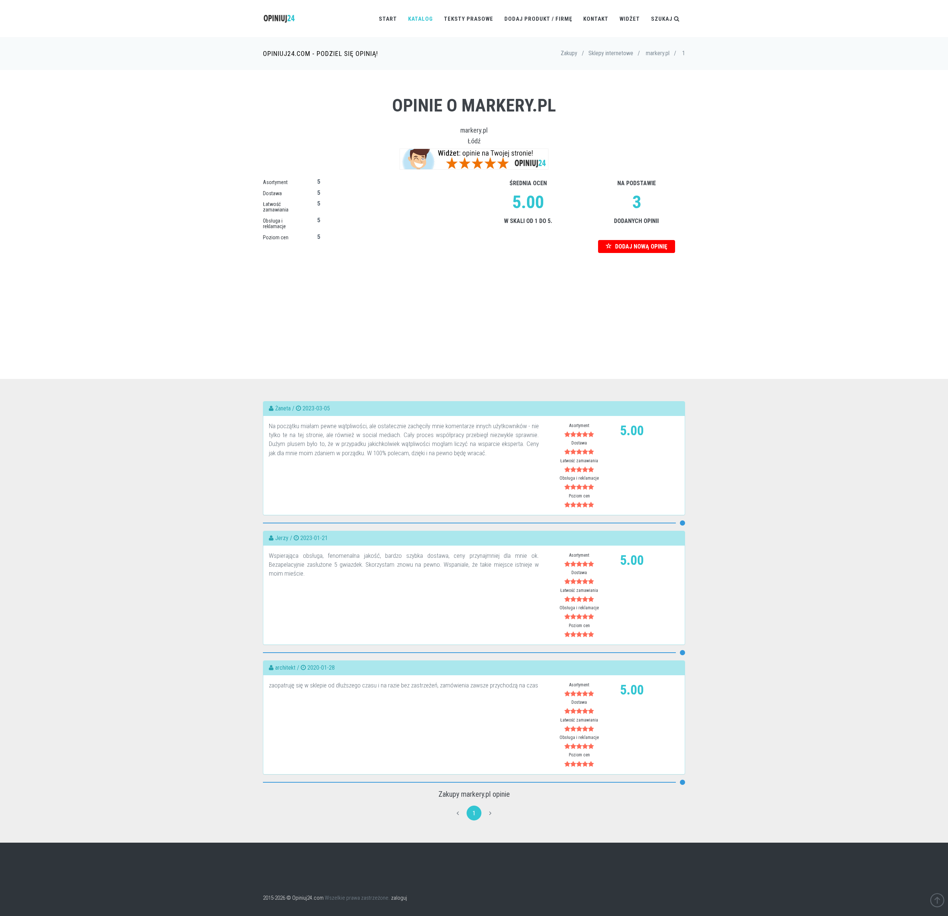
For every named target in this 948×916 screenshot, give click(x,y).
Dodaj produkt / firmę (538, 19)
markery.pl (474, 130)
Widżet (630, 19)
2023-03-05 (316, 408)
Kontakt (595, 19)
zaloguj (399, 898)
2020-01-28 (321, 667)
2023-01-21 (314, 538)
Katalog (420, 19)
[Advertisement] (474, 305)
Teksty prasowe (468, 19)
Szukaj (662, 19)
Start (388, 19)
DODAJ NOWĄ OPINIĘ (640, 246)
